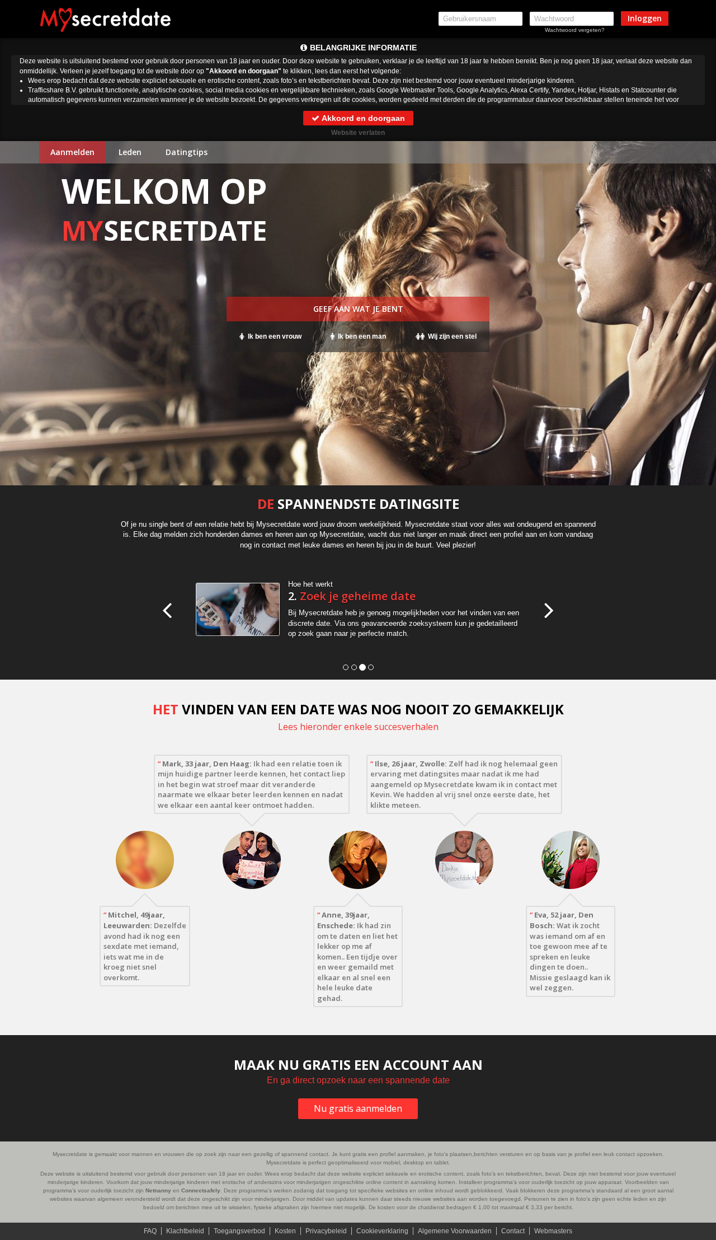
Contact (513, 1231)
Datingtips (187, 152)
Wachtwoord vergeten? (575, 30)
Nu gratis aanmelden (358, 1108)
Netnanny (158, 1190)
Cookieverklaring (382, 1231)
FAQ (150, 1231)
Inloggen (645, 18)
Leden (130, 152)
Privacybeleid (326, 1231)
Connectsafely (200, 1190)
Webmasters (553, 1231)
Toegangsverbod (239, 1231)
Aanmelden (72, 152)
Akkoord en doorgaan (362, 118)
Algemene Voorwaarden (455, 1231)
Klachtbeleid (185, 1231)
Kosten (285, 1231)
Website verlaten (358, 133)
